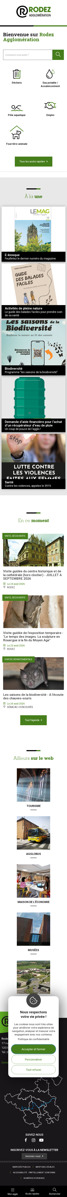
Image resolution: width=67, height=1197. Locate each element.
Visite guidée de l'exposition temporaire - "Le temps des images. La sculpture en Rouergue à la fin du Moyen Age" (33, 636)
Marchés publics (22, 1167)
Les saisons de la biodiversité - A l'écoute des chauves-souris (33, 696)
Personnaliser (33, 1059)
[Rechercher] (58, 55)
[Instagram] (33, 1140)
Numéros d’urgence (34, 1178)
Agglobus (33, 853)
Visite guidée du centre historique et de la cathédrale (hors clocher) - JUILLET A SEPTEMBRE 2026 (32, 574)
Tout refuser (33, 1069)
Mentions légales (45, 1167)
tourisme (33, 806)
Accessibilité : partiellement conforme (34, 1172)
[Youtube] (41, 1140)
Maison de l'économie (34, 902)
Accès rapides (32, 1193)
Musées (33, 950)
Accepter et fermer (33, 1049)
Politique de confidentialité (33, 1039)
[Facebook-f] (26, 1140)
